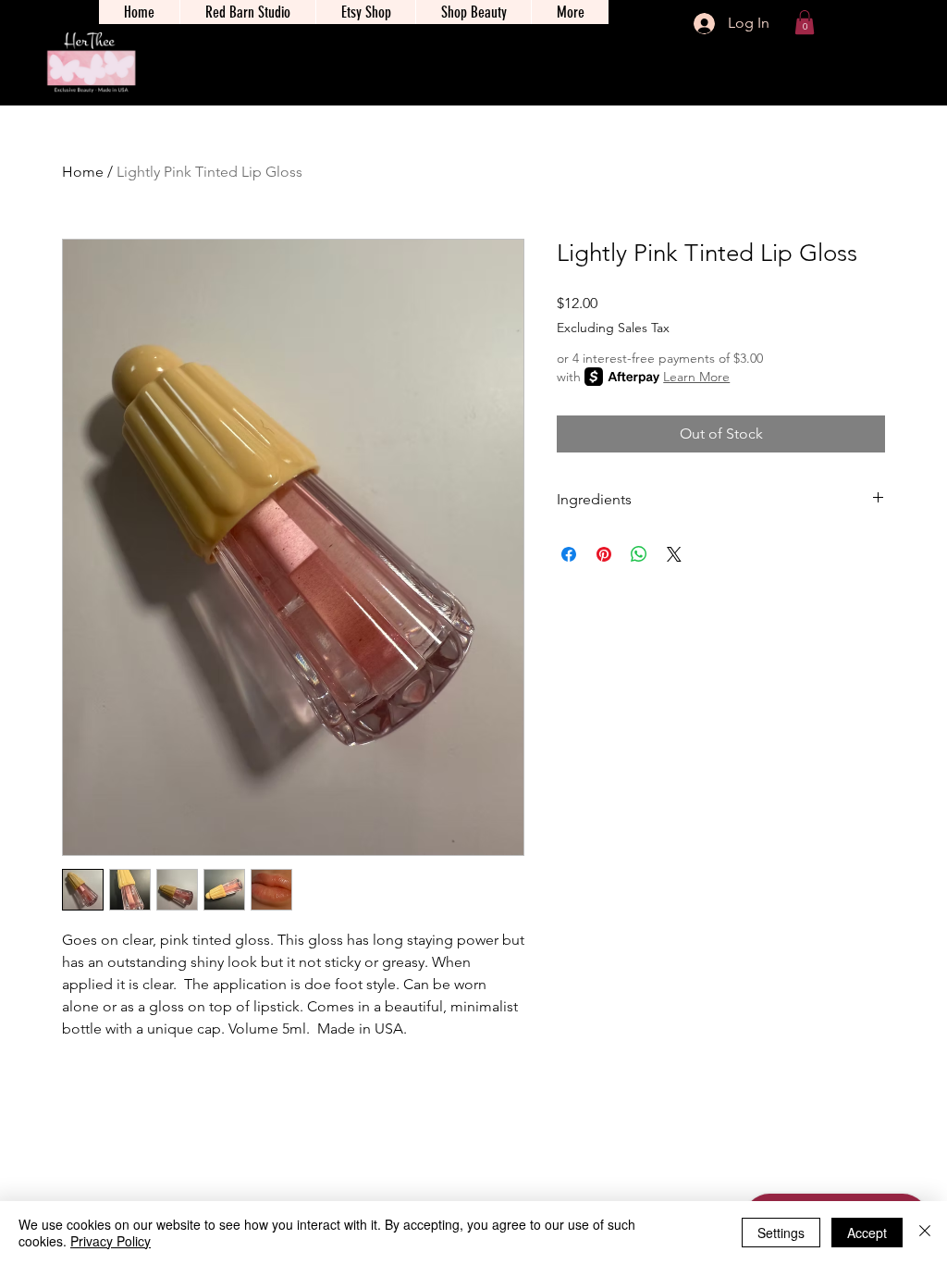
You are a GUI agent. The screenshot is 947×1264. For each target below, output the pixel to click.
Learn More (696, 376)
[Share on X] (674, 554)
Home (83, 171)
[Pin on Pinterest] (604, 554)
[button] (804, 22)
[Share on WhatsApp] (639, 554)
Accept (867, 1232)
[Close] (925, 1232)
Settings (781, 1232)
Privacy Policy (110, 1241)
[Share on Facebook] (569, 554)
